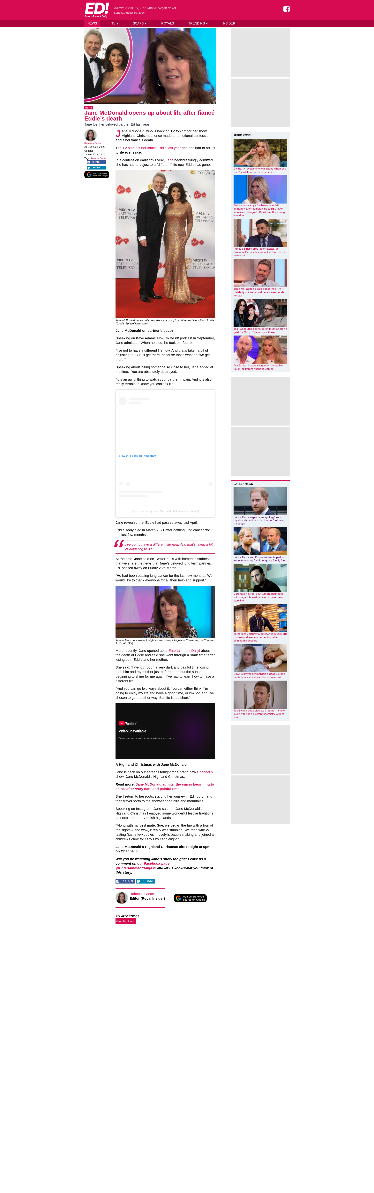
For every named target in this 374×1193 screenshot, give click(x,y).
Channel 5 (205, 772)
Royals (167, 23)
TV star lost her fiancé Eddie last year (152, 148)
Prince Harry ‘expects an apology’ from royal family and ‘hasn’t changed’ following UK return (259, 520)
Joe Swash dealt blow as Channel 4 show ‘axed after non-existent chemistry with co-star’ (260, 714)
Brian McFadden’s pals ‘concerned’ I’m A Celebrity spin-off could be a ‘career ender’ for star (260, 292)
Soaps (140, 23)
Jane (169, 160)
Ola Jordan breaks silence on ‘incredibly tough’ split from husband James (258, 367)
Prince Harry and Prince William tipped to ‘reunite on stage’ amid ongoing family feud (260, 559)
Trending (198, 23)
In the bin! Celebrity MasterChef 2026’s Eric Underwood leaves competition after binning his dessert (260, 637)
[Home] (96, 10)
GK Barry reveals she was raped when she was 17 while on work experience (260, 170)
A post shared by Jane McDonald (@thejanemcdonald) (165, 511)
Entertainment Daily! (184, 651)
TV (115, 23)
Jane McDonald (99, 158)
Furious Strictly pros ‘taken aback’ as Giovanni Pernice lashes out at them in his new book (259, 252)
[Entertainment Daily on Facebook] (286, 8)
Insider (228, 23)
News (92, 23)
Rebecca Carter (92, 143)
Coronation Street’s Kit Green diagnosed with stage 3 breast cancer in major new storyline (258, 597)
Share (96, 162)
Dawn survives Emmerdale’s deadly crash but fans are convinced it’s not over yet (259, 675)
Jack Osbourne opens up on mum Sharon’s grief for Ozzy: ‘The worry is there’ (260, 330)
